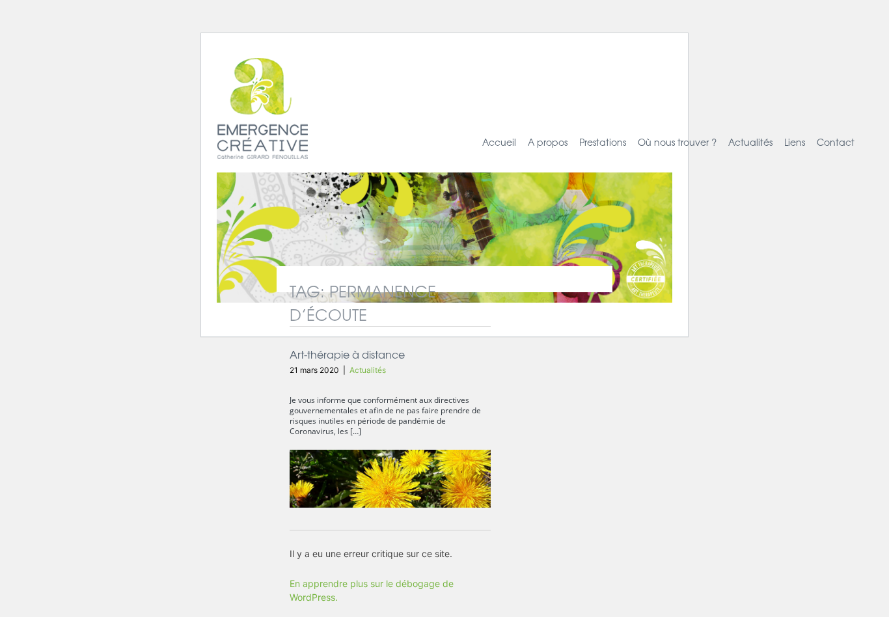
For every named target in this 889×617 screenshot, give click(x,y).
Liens (794, 141)
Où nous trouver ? (677, 141)
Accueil (499, 141)
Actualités (750, 141)
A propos (548, 141)
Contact (836, 141)
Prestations (602, 141)
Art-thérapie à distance (347, 354)
